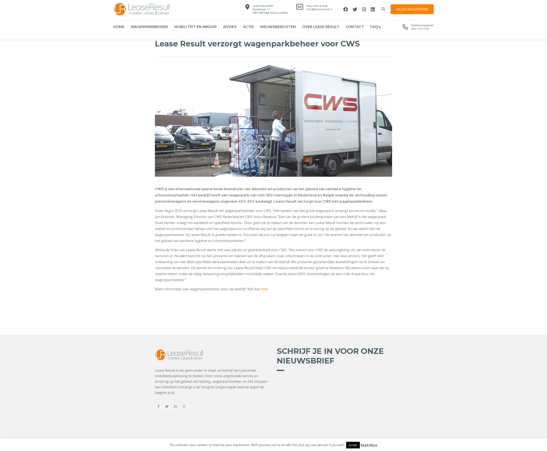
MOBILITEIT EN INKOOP (195, 27)
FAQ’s (375, 27)
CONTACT (355, 27)
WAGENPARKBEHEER (149, 27)
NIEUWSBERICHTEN (278, 27)
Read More (369, 445)
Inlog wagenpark (412, 9)
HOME (118, 27)
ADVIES (230, 27)
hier (264, 289)
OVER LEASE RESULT (320, 27)
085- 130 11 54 (420, 28)
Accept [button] (353, 445)
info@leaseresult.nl (319, 9)
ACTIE (248, 27)
